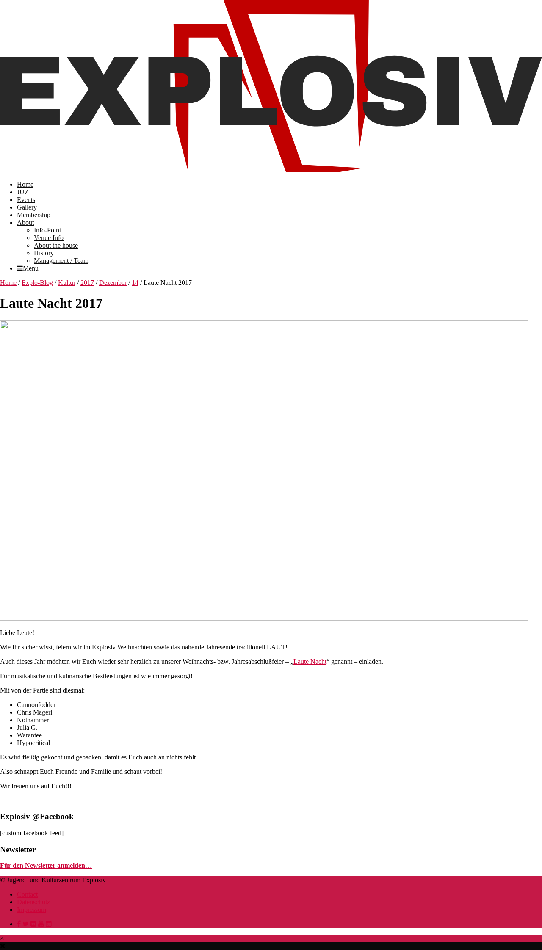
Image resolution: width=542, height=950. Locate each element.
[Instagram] (49, 924)
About (25, 222)
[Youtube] (41, 924)
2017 (87, 282)
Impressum (31, 909)
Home (25, 184)
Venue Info (49, 237)
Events (26, 199)
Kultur (66, 282)
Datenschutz (33, 902)
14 (135, 282)
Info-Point (47, 230)
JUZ (23, 192)
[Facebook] (19, 924)
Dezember (113, 282)
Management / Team (61, 260)
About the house (56, 245)
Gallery (27, 207)
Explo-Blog (37, 282)
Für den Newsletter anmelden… (46, 865)
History (44, 253)
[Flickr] (33, 924)
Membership (33, 214)
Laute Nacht (309, 661)
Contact (27, 894)
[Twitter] (25, 924)
